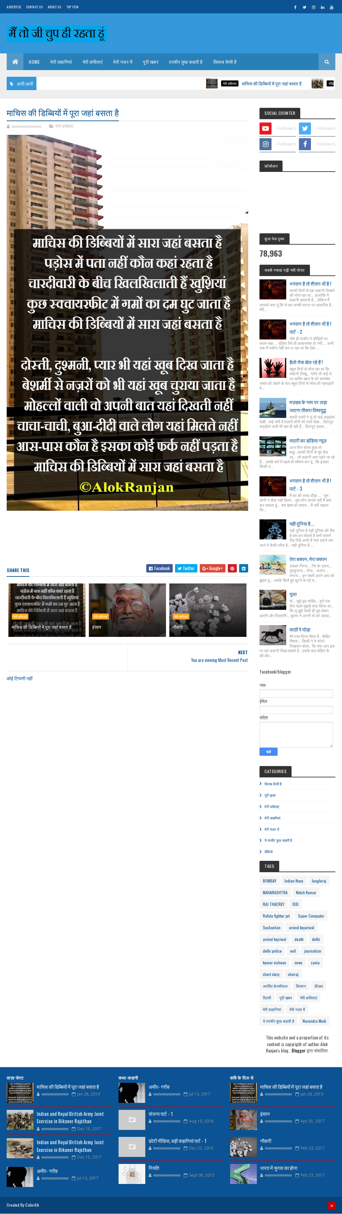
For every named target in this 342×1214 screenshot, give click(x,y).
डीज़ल (318, 986)
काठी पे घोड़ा (300, 629)
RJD (296, 904)
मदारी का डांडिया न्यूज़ (308, 440)
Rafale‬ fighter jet (276, 916)
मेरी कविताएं (93, 61)
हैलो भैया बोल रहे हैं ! (306, 362)
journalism (312, 951)
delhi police (272, 951)
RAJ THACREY (273, 904)
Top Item (72, 6)
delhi (316, 939)
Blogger (299, 1050)
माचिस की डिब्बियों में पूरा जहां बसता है (240, 83)
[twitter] (304, 7)
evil (293, 951)
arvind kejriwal (274, 939)
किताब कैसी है (225, 61)
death (299, 939)
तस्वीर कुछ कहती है (186, 61)
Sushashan (272, 927)
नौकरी (178, 626)
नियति (154, 1167)
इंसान (96, 626)
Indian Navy (294, 881)
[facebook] (295, 7)
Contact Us (34, 6)
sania (315, 962)
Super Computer (311, 916)
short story (271, 974)
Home (34, 61)
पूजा (293, 593)
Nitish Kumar (306, 892)
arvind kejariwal (301, 927)
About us (54, 6)
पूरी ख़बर (270, 795)
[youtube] (331, 7)
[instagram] (313, 7)
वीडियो (301, 83)
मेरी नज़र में (122, 61)
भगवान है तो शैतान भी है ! (310, 283)
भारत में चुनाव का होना (278, 1167)
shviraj (293, 974)
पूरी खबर (150, 61)
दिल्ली (267, 997)
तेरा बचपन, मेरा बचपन (308, 558)
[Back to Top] (331, 1205)
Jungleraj (319, 881)
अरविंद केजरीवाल (275, 986)
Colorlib (32, 1205)
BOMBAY (269, 881)
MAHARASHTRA (275, 892)
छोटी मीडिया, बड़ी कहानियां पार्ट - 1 (177, 1140)
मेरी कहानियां (61, 61)
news (299, 962)
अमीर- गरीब (47, 1170)
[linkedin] (322, 7)
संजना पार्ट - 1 (161, 1113)
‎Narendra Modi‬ (314, 1021)
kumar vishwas (274, 962)
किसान (301, 986)
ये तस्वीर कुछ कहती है (278, 840)
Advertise (14, 6)
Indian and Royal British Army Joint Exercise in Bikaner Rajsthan (70, 1117)
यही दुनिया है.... (302, 523)
